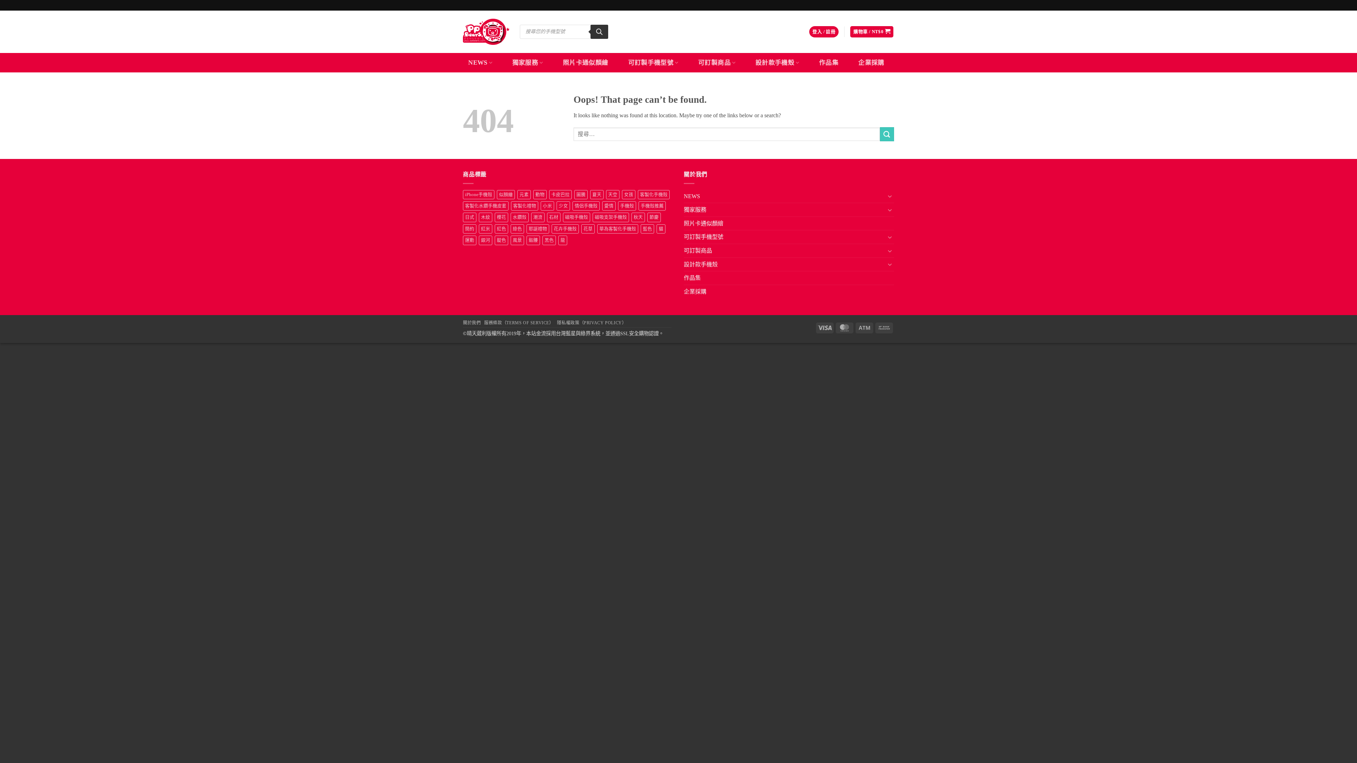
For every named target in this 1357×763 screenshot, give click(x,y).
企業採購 (871, 62)
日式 (469, 217)
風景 (517, 240)
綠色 (517, 228)
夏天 (596, 194)
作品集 (829, 62)
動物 (540, 194)
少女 (563, 205)
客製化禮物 (524, 205)
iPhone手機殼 (478, 194)
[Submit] (887, 134)
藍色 (647, 228)
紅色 (501, 228)
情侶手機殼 (586, 205)
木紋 (485, 217)
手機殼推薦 (652, 205)
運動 (469, 240)
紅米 (485, 228)
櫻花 (501, 217)
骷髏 (533, 240)
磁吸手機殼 (576, 217)
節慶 (654, 217)
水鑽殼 (520, 217)
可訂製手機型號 (651, 62)
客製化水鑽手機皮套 (485, 205)
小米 (547, 205)
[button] (824, 32)
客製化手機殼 (654, 194)
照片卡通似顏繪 (585, 62)
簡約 (469, 228)
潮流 (537, 217)
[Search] (599, 32)
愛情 (608, 205)
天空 (612, 194)
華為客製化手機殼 (617, 228)
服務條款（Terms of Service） (518, 322)
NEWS (477, 62)
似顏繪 (506, 194)
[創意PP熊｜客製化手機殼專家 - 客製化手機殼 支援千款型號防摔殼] (486, 32)
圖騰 (581, 194)
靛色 (501, 240)
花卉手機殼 (565, 228)
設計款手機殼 (775, 62)
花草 (588, 228)
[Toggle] (890, 196)
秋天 (638, 217)
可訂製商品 (714, 62)
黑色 (549, 240)
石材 (553, 217)
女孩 (628, 194)
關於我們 (472, 322)
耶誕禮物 (538, 228)
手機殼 (627, 205)
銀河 (485, 240)
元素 (524, 194)
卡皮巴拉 (560, 194)
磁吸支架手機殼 (611, 217)
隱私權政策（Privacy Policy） (591, 322)
